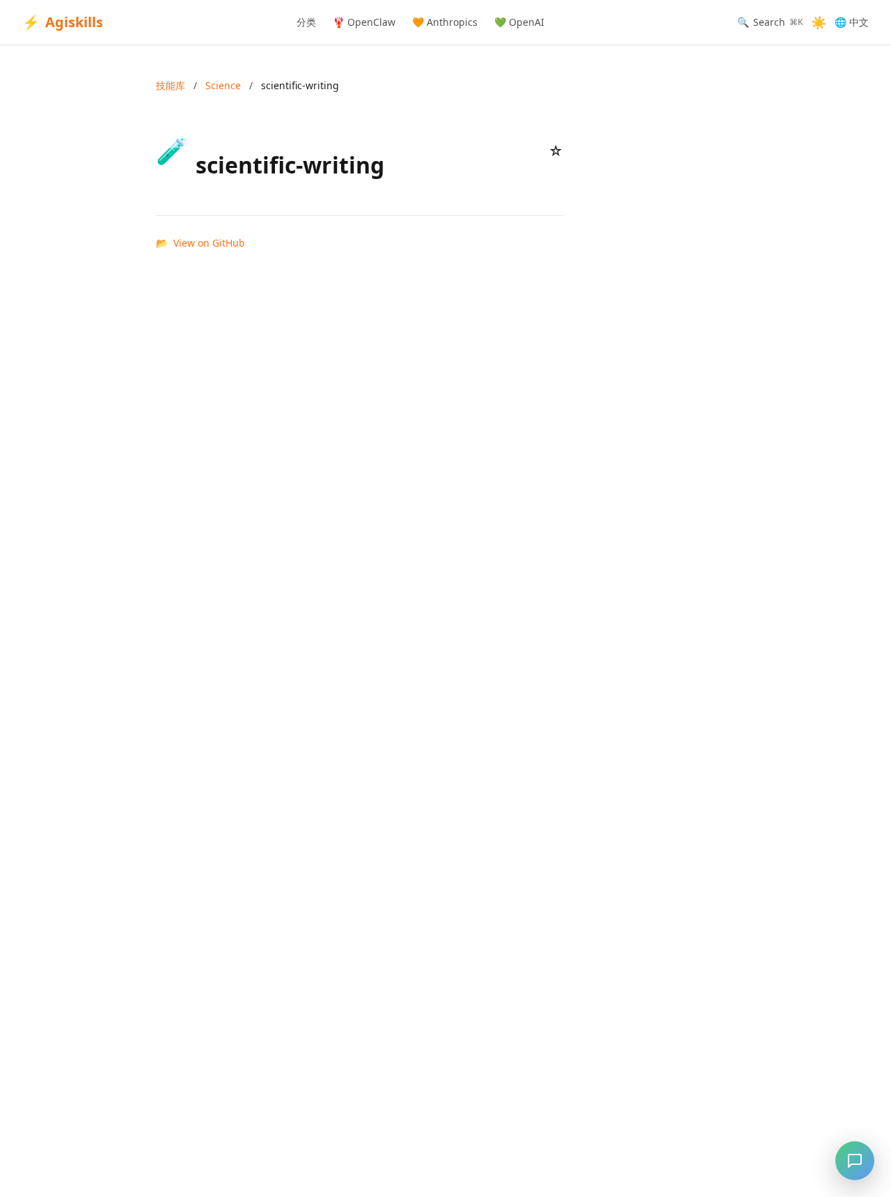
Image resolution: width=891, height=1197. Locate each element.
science (223, 85)
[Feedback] (854, 1160)
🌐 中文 (852, 22)
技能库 (170, 85)
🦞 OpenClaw (364, 22)
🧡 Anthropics (445, 22)
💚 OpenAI (519, 22)
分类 (306, 22)
